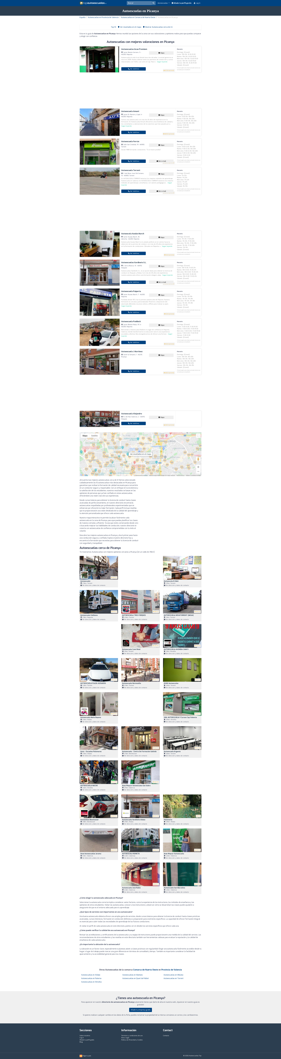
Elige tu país (86, 1056)
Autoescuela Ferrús (130, 141)
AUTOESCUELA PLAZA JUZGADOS (93, 683)
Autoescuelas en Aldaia (90, 975)
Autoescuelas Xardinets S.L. (133, 262)
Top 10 (113, 27)
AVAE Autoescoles (171, 683)
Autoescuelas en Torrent (173, 978)
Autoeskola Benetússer (89, 820)
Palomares (168, 820)
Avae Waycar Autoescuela (174, 854)
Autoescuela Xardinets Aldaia (133, 820)
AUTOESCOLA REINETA (131, 854)
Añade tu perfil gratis (182, 3)
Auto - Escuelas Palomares (91, 752)
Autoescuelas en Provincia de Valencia (103, 17)
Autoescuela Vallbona (89, 615)
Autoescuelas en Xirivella (91, 982)
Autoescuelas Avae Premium (134, 49)
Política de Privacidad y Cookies (132, 1040)
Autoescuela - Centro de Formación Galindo (139, 752)
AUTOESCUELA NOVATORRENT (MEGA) (179, 615)
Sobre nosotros (85, 1036)
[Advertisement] (140, 90)
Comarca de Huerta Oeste (145, 969)
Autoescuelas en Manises (132, 975)
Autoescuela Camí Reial (131, 649)
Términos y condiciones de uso (132, 1036)
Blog (81, 1042)
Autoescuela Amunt (130, 111)
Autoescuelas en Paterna (91, 978)
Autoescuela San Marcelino (174, 888)
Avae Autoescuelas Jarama (90, 854)
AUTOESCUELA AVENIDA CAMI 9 (176, 649)
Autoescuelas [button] (163, 3)
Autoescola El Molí (171, 581)
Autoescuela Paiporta (131, 291)
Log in (197, 3)
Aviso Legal (125, 1038)
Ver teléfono (134, 69)
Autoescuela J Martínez (132, 351)
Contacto (166, 1036)
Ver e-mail (162, 161)
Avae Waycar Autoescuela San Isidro (136, 786)
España (82, 17)
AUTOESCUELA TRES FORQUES (134, 615)
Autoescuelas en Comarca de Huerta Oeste (138, 17)
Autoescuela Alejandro (131, 413)
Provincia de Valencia (171, 969)
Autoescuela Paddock (131, 321)
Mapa (162, 53)
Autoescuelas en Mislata (173, 975)
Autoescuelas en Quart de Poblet (135, 978)
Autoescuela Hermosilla (131, 683)
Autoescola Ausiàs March (132, 233)
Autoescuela (85, 581)
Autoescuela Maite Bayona (90, 717)
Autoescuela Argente (172, 752)
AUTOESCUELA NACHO (89, 786)
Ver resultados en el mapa (140, 454)
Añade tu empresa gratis (140, 1010)
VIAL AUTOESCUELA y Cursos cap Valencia (180, 717)
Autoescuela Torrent (130, 170)
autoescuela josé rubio (131, 888)
